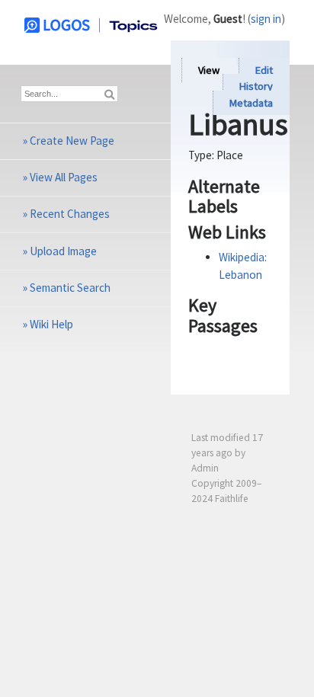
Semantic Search (70, 287)
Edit (264, 70)
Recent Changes (70, 213)
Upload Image (63, 251)
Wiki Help (51, 324)
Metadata (251, 103)
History (256, 87)
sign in (266, 18)
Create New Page (72, 140)
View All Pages (64, 177)
